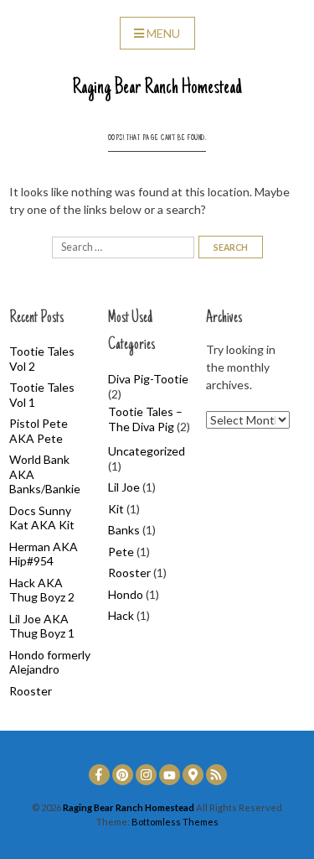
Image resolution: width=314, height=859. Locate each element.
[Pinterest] (122, 774)
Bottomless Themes (175, 821)
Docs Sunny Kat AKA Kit (42, 518)
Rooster (30, 691)
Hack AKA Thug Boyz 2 (42, 590)
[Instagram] (146, 774)
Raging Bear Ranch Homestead (157, 88)
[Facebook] (99, 774)
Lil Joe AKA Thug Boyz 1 (42, 626)
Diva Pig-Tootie (148, 379)
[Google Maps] (193, 774)
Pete (121, 551)
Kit (116, 509)
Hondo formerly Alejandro (49, 662)
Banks (124, 530)
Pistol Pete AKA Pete (38, 430)
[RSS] (216, 774)
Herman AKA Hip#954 (43, 554)
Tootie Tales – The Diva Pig (145, 419)
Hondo (125, 594)
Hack (121, 615)
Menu (163, 33)
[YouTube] (169, 774)
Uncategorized (146, 451)
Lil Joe (124, 487)
